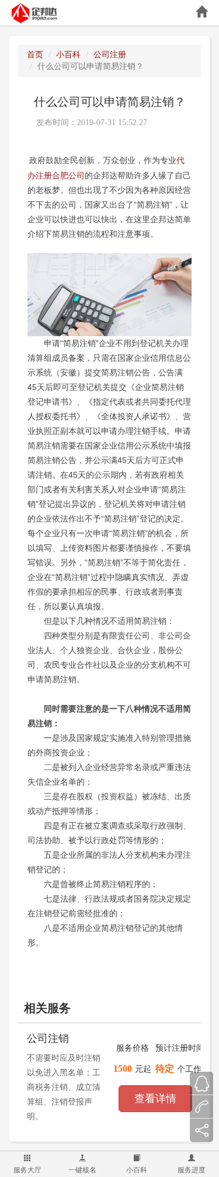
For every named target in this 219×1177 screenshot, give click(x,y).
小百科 (136, 1170)
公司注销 (48, 1038)
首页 (35, 54)
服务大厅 (27, 1170)
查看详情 (155, 1098)
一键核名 (82, 1170)
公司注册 (109, 54)
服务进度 (192, 1170)
